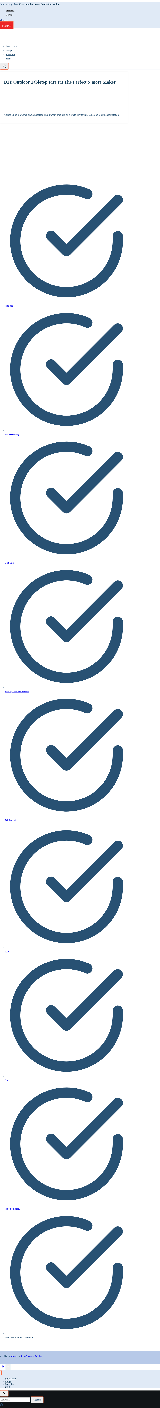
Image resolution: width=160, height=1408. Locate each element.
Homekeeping (12, 434)
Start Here (10, 11)
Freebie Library (12, 1209)
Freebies (10, 54)
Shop (9, 50)
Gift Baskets (11, 820)
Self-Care (9, 563)
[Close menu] (1, 1372)
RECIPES (6, 26)
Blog (8, 58)
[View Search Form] (4, 66)
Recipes (9, 306)
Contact (9, 15)
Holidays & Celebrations (17, 691)
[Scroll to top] (2, 1367)
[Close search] (4, 1393)
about (14, 1356)
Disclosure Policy (31, 1356)
